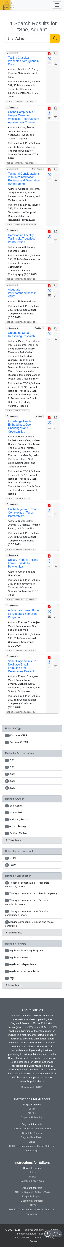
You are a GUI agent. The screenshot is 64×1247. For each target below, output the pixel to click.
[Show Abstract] (49, 63)
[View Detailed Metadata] (49, 58)
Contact (34, 1241)
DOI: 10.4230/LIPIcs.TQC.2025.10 (21, 279)
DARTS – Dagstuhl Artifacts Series (32, 1128)
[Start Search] (55, 38)
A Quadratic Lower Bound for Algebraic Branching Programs (24, 614)
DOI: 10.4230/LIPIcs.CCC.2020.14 (21, 712)
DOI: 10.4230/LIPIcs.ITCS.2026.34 (21, 101)
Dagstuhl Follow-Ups (32, 1117)
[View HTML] (56, 54)
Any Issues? (56, 1233)
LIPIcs (32, 1108)
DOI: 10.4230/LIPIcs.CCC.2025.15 (21, 322)
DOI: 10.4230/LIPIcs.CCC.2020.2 (20, 650)
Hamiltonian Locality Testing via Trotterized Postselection (22, 238)
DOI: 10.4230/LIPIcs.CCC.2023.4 (20, 549)
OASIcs (32, 1113)
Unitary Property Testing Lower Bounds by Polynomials (23, 563)
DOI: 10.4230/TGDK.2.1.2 (17, 411)
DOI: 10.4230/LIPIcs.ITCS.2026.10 (21, 163)
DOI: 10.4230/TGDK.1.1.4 (17, 498)
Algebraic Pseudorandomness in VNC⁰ (22, 293)
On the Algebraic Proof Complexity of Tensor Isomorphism (22, 512)
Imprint (38, 1237)
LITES (32, 1141)
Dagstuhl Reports (32, 1133)
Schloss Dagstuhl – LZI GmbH (41, 1229)
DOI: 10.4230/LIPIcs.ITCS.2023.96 (21, 600)
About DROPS (22, 1237)
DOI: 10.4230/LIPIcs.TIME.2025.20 (21, 225)
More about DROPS (32, 1087)
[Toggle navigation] (57, 5)
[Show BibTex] (56, 63)
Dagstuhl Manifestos (32, 1137)
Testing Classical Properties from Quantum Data (23, 61)
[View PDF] (49, 54)
